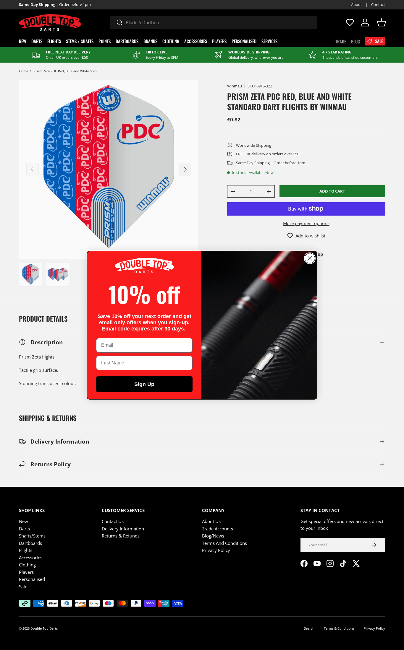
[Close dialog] (310, 258)
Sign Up (144, 384)
